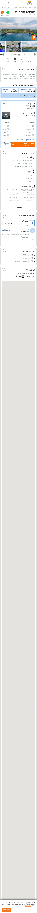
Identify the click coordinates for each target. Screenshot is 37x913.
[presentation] (2, 29)
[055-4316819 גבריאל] (2, 12)
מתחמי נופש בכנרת (17, 7)
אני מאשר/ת (6, 910)
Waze (29, 277)
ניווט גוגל (19, 277)
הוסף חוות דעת (9, 223)
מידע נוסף (28, 906)
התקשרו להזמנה (28, 143)
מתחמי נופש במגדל (6, 7)
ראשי (34, 7)
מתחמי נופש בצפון (27, 7)
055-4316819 (2, 12)
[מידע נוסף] (3, 103)
